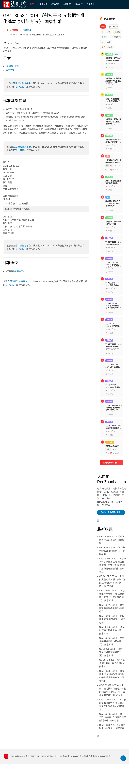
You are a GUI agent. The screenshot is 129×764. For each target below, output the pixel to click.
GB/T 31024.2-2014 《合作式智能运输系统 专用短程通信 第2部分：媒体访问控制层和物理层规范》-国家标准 (112, 565)
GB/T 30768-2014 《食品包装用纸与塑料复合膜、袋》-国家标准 (111, 641)
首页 (32, 4)
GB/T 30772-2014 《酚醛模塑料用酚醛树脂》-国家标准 (111, 608)
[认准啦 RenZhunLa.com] (15, 4)
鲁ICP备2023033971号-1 (73, 756)
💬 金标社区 (113, 27)
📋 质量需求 (116, 37)
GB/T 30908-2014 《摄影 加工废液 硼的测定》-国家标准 (112, 619)
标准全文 (10, 70)
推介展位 (19, 87)
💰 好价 (118, 32)
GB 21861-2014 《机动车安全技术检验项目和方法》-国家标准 (111, 652)
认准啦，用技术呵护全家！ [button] (111, 512)
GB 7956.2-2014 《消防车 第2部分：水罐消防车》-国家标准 (112, 550)
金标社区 (67, 4)
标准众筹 (79, 4)
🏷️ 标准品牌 (105, 32)
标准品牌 (55, 4)
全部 (103, 27)
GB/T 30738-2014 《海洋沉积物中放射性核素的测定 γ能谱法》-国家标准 (112, 717)
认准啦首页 (13, 30)
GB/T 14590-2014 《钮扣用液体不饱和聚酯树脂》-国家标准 (111, 630)
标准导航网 (42, 4)
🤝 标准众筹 (105, 42)
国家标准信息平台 (22, 83)
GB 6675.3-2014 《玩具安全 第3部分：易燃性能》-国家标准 (112, 663)
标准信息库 (27, 30)
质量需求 (90, 4)
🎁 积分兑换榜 (106, 47)
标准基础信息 (12, 66)
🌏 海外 (104, 37)
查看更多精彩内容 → (111, 463)
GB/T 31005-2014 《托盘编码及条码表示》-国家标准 (111, 540)
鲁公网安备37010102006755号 (97, 756)
